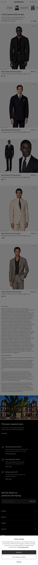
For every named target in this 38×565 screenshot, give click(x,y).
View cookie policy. (23, 547)
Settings (19, 562)
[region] (19, 550)
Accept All (19, 552)
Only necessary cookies (19, 557)
